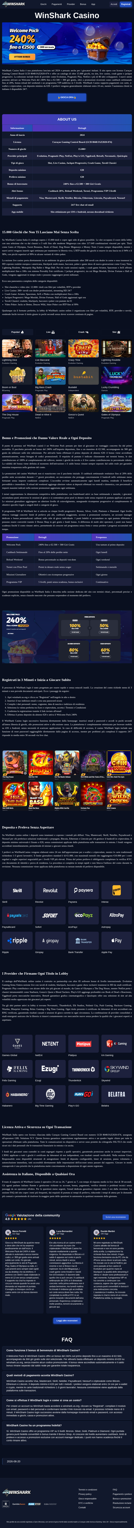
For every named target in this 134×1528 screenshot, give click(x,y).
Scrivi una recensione (116, 1217)
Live (48, 332)
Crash (81, 332)
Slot (114, 332)
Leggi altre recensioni (67, 1321)
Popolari (15, 332)
